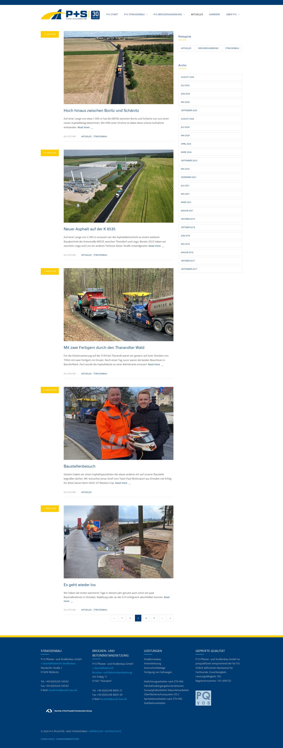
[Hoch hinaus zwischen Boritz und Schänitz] (118, 67)
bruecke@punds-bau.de (113, 699)
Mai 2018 (185, 244)
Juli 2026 (185, 85)
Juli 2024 (185, 127)
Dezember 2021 (188, 177)
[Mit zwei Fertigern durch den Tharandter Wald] (118, 304)
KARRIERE (214, 14)
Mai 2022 (185, 168)
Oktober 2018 (188, 227)
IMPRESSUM (96, 731)
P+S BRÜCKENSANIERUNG (168, 14)
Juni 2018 (185, 235)
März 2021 (186, 202)
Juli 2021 (185, 185)
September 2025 (189, 110)
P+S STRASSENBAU (134, 14)
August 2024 (187, 118)
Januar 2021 (187, 210)
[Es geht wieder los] (118, 541)
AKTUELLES (197, 14)
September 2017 (189, 269)
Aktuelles (86, 136)
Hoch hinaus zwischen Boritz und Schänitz (101, 110)
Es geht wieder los (80, 584)
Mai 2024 (185, 135)
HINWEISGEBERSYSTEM (67, 739)
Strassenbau (100, 136)
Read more (84, 127)
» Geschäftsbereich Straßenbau (58, 663)
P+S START (112, 14)
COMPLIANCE (47, 739)
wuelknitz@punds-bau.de (62, 690)
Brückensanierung (208, 48)
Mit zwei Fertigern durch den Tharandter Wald (104, 347)
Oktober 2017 (188, 260)
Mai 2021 (185, 194)
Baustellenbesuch (79, 466)
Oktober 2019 (188, 219)
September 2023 (189, 160)
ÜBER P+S (231, 14)
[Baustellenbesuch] (118, 423)
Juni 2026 (185, 93)
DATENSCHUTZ (113, 731)
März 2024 (186, 152)
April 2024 (186, 143)
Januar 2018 (187, 252)
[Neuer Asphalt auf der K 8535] (118, 186)
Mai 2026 (185, 102)
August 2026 (187, 77)
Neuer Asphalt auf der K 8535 (89, 228)
